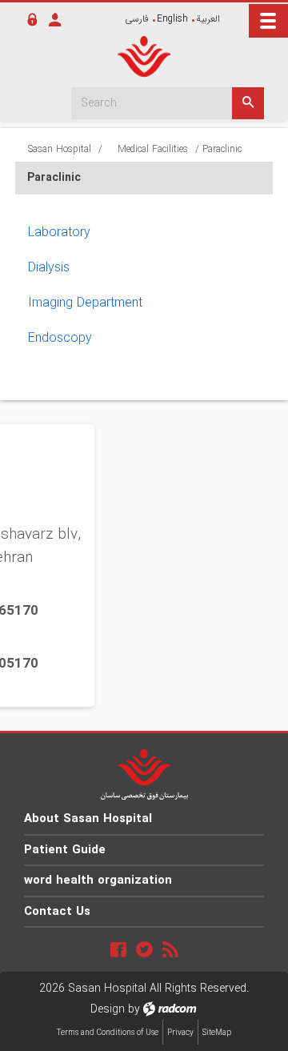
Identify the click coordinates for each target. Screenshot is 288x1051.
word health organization (98, 880)
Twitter (144, 949)
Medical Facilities (153, 149)
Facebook (118, 949)
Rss (170, 949)
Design (107, 1009)
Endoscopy (60, 338)
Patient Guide (65, 850)
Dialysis (49, 268)
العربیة (208, 18)
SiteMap (216, 1033)
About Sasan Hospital (88, 818)
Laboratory (59, 233)
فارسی (137, 18)
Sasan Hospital (59, 149)
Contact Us (57, 911)
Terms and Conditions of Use (107, 1033)
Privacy (180, 1033)
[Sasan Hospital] (144, 57)
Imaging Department (85, 303)
